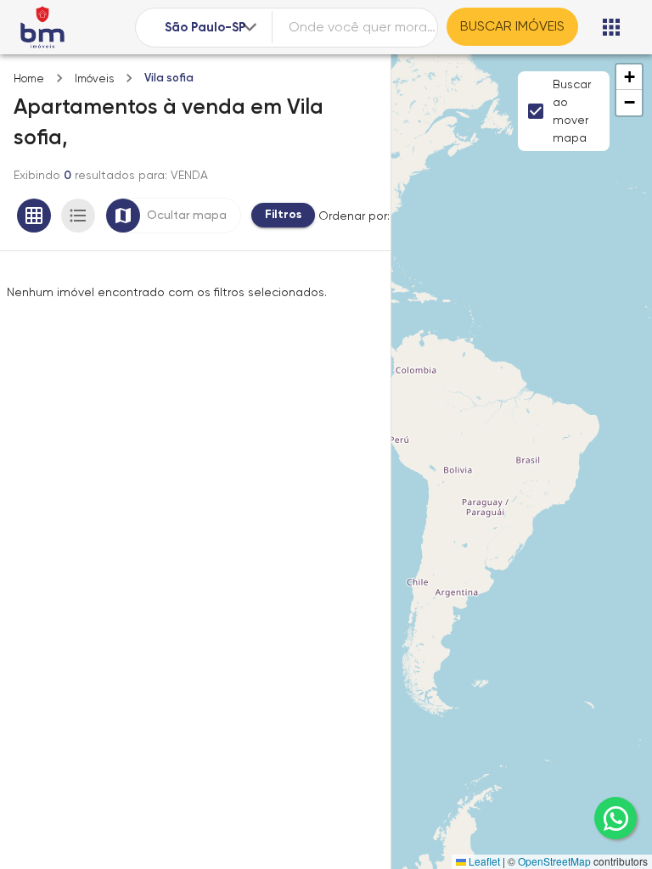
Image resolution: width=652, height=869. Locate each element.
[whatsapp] (615, 818)
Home (29, 78)
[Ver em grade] (34, 216)
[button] (629, 77)
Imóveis (94, 78)
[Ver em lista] (78, 216)
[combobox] (212, 27)
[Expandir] (249, 27)
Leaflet (483, 861)
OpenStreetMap (554, 861)
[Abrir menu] (611, 27)
